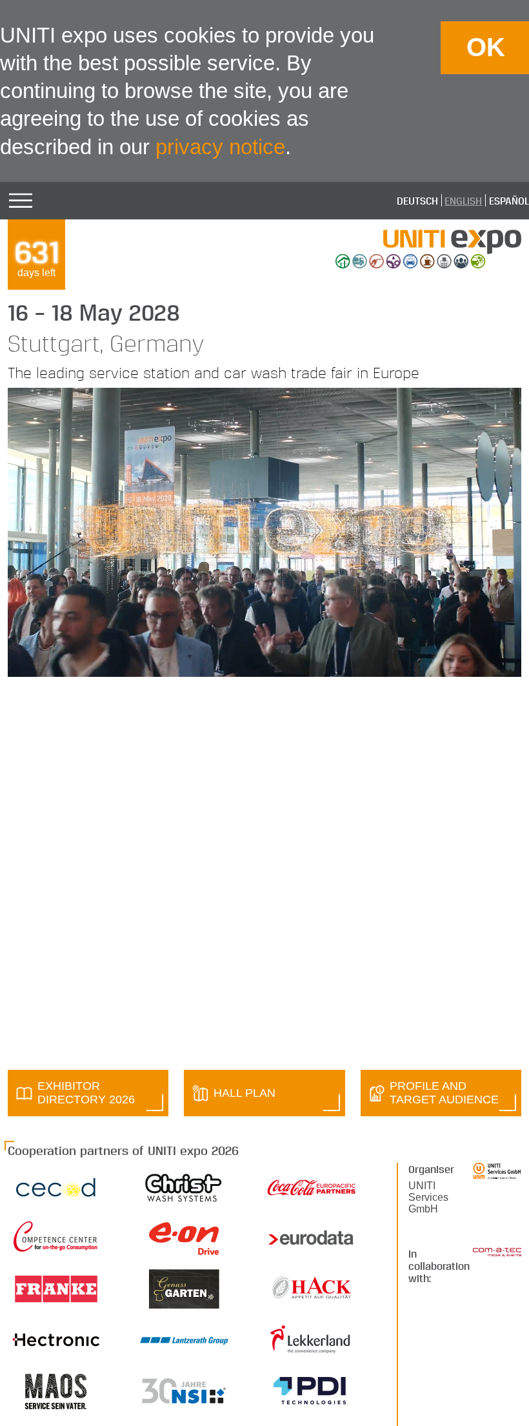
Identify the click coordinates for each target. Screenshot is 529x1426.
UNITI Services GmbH (428, 1197)
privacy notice (220, 147)
